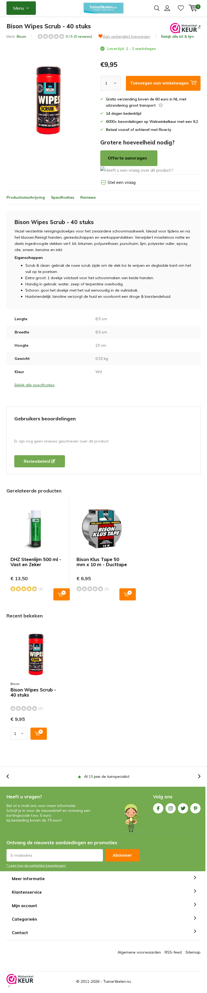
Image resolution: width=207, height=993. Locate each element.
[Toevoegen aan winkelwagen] (38, 734)
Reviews (88, 197)
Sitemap (193, 952)
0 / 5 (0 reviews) (79, 36)
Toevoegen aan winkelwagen (61, 594)
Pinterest (195, 808)
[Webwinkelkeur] (199, 26)
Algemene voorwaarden (139, 952)
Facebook (158, 808)
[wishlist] (181, 8)
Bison (21, 36)
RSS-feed (173, 952)
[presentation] (10, 777)
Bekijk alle (177, 36)
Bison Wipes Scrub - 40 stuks (33, 692)
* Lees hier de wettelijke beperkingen (36, 865)
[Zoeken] (157, 8)
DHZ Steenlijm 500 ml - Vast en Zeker (36, 561)
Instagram (170, 808)
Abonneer (122, 855)
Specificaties (62, 197)
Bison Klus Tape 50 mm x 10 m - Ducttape (102, 561)
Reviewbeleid (37, 461)
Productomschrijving (25, 197)
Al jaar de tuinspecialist (106, 776)
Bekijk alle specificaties (35, 385)
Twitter (183, 808)
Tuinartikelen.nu (117, 981)
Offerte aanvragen (127, 158)
